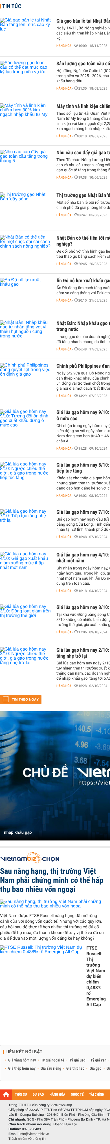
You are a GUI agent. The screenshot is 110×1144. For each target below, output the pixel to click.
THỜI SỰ (21, 1095)
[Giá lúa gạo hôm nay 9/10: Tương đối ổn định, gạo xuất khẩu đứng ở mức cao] (25, 426)
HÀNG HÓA (57, 1095)
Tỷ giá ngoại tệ (52, 1060)
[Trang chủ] (6, 1094)
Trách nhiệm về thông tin (27, 1139)
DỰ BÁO (38, 1095)
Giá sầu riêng (51, 1069)
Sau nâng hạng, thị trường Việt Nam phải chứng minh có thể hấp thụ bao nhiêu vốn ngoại (51, 880)
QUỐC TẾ (77, 1095)
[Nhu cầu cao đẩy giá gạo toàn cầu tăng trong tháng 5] (25, 167)
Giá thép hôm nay (22, 1069)
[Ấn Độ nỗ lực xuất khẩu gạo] (25, 295)
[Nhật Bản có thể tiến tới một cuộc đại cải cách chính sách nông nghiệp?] (25, 252)
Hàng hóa (63, 46)
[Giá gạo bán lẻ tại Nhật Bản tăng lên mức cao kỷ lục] (25, 35)
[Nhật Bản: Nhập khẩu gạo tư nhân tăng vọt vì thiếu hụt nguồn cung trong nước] (25, 337)
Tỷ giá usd (77, 1060)
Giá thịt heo (75, 1069)
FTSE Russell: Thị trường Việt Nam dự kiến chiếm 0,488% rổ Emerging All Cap (96, 976)
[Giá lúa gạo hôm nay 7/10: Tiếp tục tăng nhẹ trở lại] (25, 526)
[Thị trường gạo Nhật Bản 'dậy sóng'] (25, 209)
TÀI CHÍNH (96, 1095)
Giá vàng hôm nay (22, 1060)
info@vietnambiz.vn (34, 1134)
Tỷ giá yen (99, 1060)
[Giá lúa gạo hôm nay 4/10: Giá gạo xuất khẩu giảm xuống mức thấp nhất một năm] (25, 569)
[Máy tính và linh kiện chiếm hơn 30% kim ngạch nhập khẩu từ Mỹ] (25, 120)
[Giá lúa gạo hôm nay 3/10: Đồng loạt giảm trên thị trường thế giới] (25, 621)
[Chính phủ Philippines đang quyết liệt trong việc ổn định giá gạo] (25, 380)
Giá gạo (95, 1069)
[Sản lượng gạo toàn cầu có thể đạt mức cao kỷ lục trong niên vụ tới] (25, 78)
